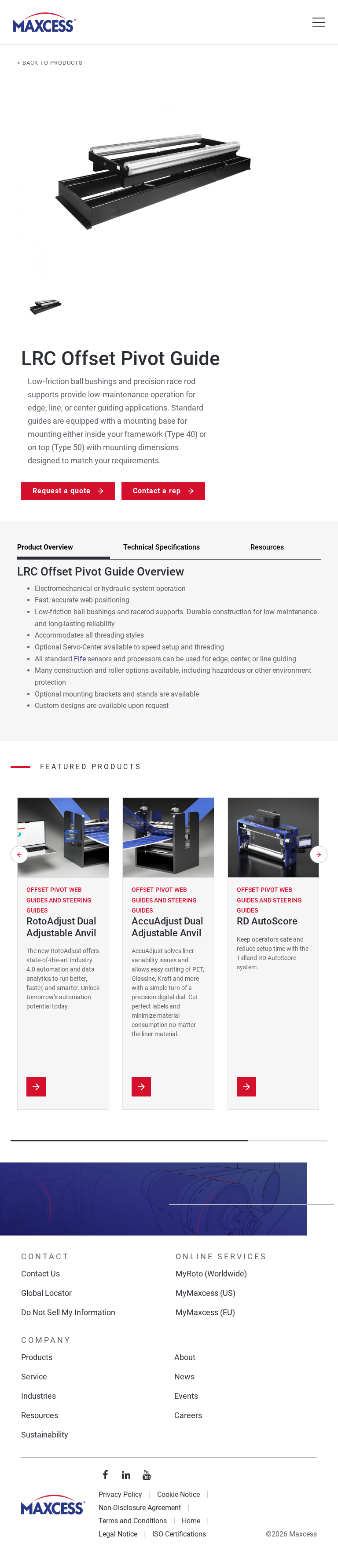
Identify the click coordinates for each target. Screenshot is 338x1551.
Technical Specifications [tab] (161, 547)
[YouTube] (147, 1475)
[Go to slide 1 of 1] (45, 307)
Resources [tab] (267, 547)
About (184, 1357)
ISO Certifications (179, 1534)
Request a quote (62, 491)
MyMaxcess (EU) (205, 1312)
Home (191, 1521)
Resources (39, 1415)
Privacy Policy (120, 1494)
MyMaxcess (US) (205, 1293)
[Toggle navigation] (318, 22)
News (184, 1376)
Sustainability (44, 1434)
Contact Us (40, 1273)
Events (186, 1396)
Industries (38, 1396)
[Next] (318, 854)
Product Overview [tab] (45, 547)
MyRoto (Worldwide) (211, 1273)
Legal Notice (118, 1534)
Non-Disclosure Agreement (140, 1507)
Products (36, 1357)
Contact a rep (157, 491)
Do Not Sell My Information (68, 1312)
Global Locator (46, 1293)
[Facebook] (106, 1475)
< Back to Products (50, 62)
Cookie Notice (178, 1494)
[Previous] (19, 854)
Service (34, 1376)
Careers (188, 1415)
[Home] (44, 22)
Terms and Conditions (133, 1521)
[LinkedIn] (126, 1475)
